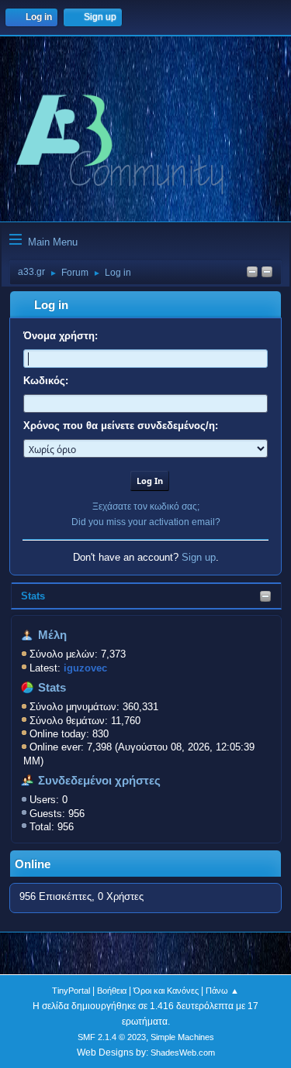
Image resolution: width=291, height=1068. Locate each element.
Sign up (199, 557)
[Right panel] (252, 273)
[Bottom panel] (267, 273)
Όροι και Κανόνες (166, 990)
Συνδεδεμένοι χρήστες (99, 780)
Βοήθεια (111, 990)
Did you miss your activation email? (145, 522)
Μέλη (52, 635)
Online (32, 864)
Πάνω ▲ (222, 990)
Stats (33, 596)
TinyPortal (71, 990)
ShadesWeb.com (183, 1052)
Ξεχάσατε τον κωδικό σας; (145, 506)
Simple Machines (182, 1037)
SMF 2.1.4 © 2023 (112, 1037)
